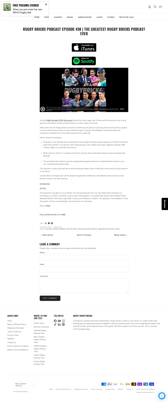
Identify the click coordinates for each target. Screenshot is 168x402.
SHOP (46, 17)
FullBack (62, 229)
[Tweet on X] (46, 223)
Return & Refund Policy (16, 324)
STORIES (111, 17)
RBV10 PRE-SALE (126, 17)
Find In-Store (39, 323)
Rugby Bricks (23, 391)
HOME (36, 17)
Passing (81, 229)
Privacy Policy (13, 335)
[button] (162, 396)
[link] (25, 8)
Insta (67, 229)
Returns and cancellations (17, 350)
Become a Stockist (41, 327)
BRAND (70, 17)
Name (42, 252)
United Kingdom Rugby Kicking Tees (40, 348)
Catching (48, 229)
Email (42, 264)
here (48, 206)
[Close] (46, 4)
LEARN (99, 17)
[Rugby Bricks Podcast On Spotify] (84, 61)
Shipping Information (15, 328)
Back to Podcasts (84, 235)
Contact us (11, 342)
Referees (94, 229)
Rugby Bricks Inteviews (106, 229)
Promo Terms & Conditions (18, 346)
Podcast (88, 229)
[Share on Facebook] (49, 223)
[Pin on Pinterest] (52, 223)
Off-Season (74, 229)
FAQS (9, 321)
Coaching (55, 229)
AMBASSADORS (85, 17)
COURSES (58, 17)
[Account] (149, 6)
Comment (44, 276)
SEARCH (10, 339)
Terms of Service (14, 332)
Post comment (50, 298)
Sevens (117, 229)
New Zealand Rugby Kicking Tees (40, 339)
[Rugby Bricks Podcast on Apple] (84, 47)
